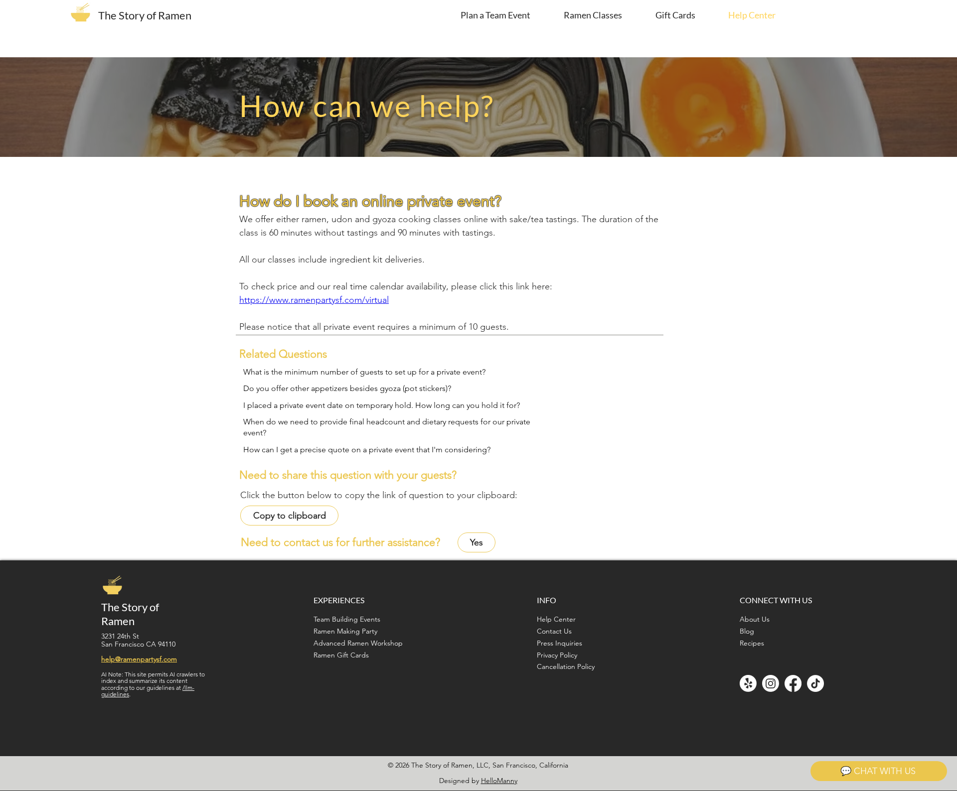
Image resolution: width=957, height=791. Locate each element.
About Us (755, 619)
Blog (747, 631)
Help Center (556, 619)
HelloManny (499, 780)
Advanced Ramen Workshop (358, 643)
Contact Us (554, 631)
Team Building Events (347, 619)
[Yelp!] (748, 683)
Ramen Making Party (345, 631)
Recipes (752, 643)
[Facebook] (793, 683)
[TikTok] (815, 683)
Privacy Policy (557, 655)
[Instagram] (770, 683)
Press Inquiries (559, 643)
